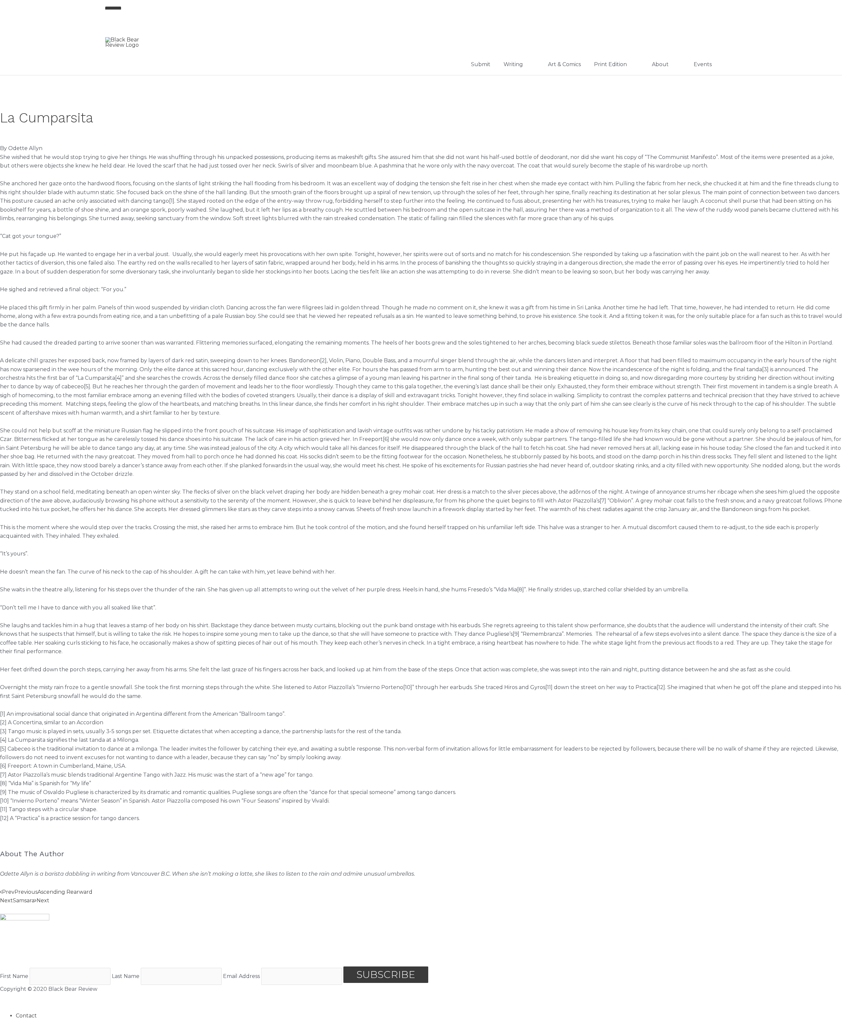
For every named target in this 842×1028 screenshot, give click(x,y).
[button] (421, 909)
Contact (26, 1016)
